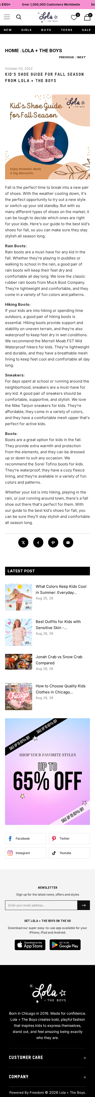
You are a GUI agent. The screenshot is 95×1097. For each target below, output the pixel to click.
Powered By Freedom (26, 1092)
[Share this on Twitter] (23, 542)
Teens (67, 30)
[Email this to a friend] (68, 542)
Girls (26, 30)
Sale (86, 30)
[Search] (18, 18)
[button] (7, 17)
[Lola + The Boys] (47, 17)
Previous (66, 57)
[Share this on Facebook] (38, 542)
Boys (46, 30)
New (8, 30)
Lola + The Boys (72, 1092)
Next (82, 57)
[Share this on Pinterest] (53, 542)
